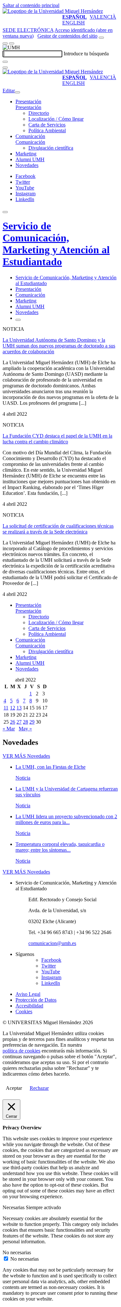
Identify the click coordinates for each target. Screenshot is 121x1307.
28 (25, 722)
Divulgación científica (50, 148)
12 (12, 707)
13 (19, 707)
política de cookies (21, 1050)
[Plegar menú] (17, 92)
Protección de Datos (35, 1000)
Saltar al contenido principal (31, 5)
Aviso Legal (27, 994)
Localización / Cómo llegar (56, 119)
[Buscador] (101, 38)
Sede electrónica (28, 30)
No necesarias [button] (17, 1252)
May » (25, 728)
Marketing (25, 153)
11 (6, 707)
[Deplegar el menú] (18, 320)
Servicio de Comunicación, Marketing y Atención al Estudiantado (56, 243)
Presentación (28, 101)
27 (19, 722)
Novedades (26, 165)
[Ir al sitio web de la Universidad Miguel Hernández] (53, 11)
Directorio (38, 113)
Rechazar (39, 1088)
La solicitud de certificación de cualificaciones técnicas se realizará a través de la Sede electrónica (58, 528)
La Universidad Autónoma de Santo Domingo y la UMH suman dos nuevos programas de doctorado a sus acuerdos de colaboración (59, 345)
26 (12, 722)
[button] (28, 107)
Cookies (23, 1011)
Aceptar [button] (14, 1088)
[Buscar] (5, 62)
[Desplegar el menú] (11, 43)
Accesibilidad (29, 1005)
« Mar (9, 728)
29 (32, 722)
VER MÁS (26, 756)
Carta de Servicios (47, 124)
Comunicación (30, 136)
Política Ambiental (47, 130)
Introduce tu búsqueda (86, 53)
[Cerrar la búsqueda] (5, 68)
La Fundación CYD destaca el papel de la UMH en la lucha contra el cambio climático (57, 438)
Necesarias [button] (14, 1207)
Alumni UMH (30, 159)
